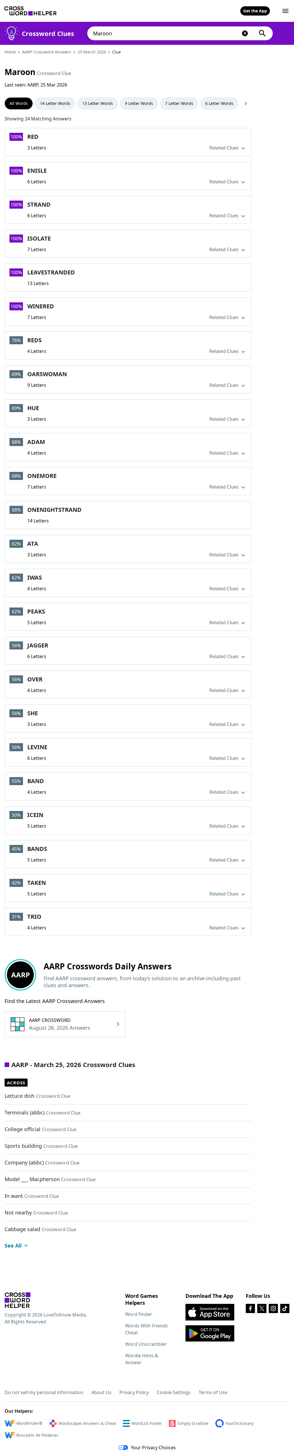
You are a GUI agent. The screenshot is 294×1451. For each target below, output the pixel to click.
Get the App (255, 11)
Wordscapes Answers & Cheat (87, 1423)
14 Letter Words (55, 103)
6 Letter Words (219, 103)
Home (10, 52)
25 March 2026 (92, 52)
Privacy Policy (134, 1392)
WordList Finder (146, 1423)
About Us (101, 1392)
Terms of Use (213, 1392)
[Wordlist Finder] (17, 1300)
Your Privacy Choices (153, 1447)
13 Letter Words (97, 103)
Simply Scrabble (192, 1423)
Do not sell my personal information (44, 1392)
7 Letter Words (179, 103)
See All (13, 1245)
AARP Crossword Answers (46, 52)
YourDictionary (239, 1423)
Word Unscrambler (146, 1344)
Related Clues (224, 148)
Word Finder (138, 1314)
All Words (18, 103)
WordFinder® (29, 1423)
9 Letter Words (139, 103)
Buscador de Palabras (37, 1435)
